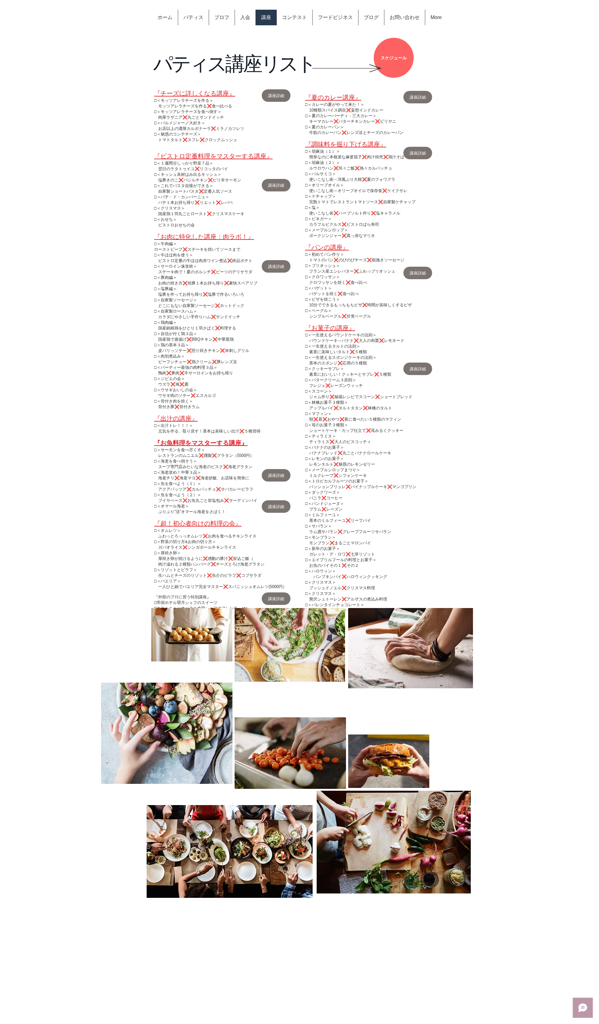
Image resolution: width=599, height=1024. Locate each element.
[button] (417, 97)
